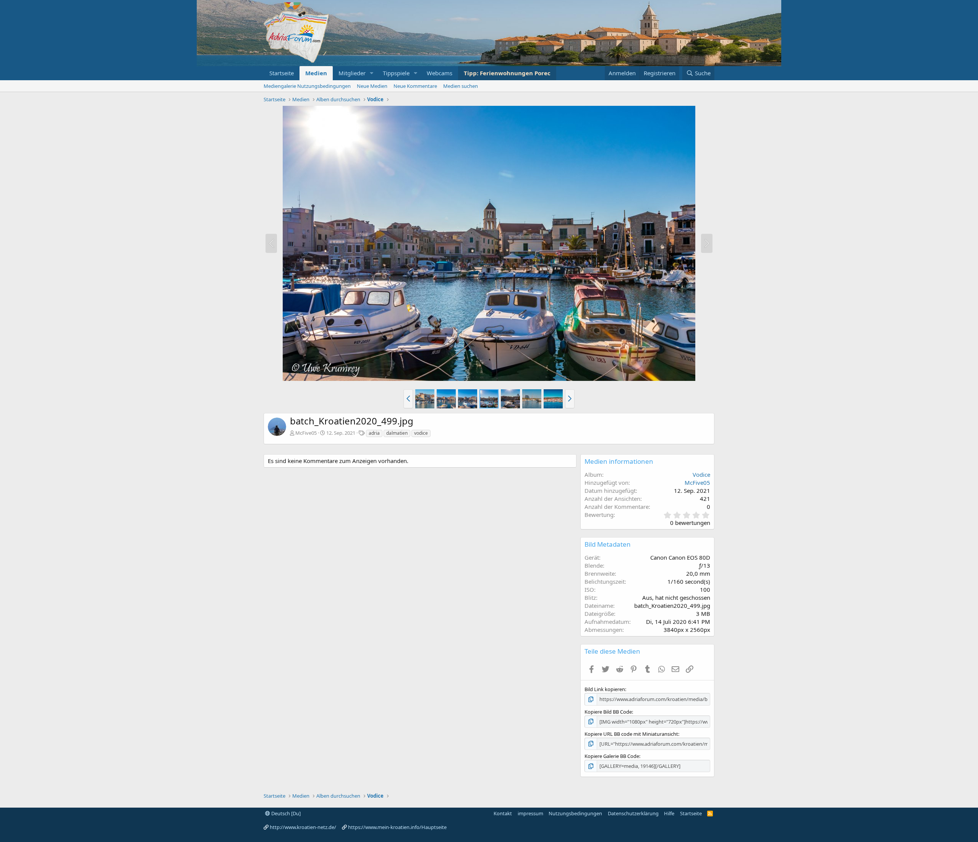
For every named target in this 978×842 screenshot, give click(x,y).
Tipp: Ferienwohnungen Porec (507, 73)
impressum (530, 813)
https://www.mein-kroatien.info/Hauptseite (397, 827)
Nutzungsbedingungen (575, 813)
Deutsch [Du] (285, 813)
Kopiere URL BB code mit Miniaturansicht (631, 733)
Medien (316, 73)
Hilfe (669, 813)
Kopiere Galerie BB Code (612, 756)
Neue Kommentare (415, 86)
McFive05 (306, 432)
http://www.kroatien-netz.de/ (303, 827)
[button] (371, 73)
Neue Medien (372, 86)
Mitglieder (352, 73)
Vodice (701, 474)
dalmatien (397, 433)
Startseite (281, 73)
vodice (421, 433)
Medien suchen (460, 86)
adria (374, 433)
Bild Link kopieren (605, 689)
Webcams (439, 73)
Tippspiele (396, 73)
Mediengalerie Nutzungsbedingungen (307, 86)
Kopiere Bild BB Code (608, 711)
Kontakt (503, 813)
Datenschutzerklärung (633, 813)
